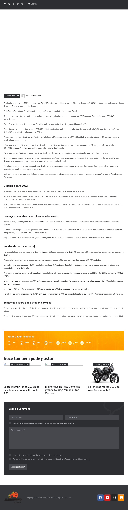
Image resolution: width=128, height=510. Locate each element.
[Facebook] (100, 497)
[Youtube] (107, 497)
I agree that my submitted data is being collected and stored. (38, 455)
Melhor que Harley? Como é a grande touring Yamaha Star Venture (62, 390)
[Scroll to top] (123, 507)
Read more (22, 373)
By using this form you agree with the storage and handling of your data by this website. (51, 459)
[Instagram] (114, 497)
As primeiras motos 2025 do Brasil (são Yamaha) (103, 388)
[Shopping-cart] (121, 497)
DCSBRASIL (50, 497)
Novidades (37, 96)
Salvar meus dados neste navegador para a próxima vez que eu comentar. (44, 423)
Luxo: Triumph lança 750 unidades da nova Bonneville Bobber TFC (22, 390)
